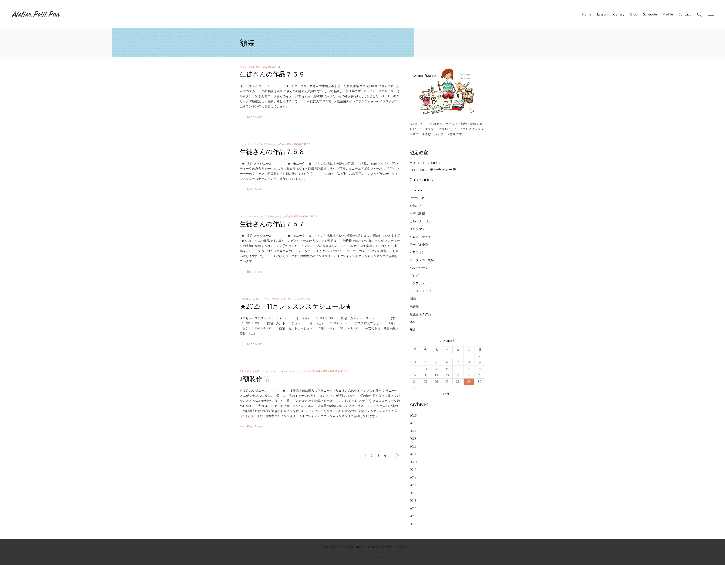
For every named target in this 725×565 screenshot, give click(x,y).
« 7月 (445, 394)
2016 (413, 493)
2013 (413, 516)
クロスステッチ (248, 144)
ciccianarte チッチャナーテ (433, 169)
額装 (258, 66)
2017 (413, 485)
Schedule (245, 299)
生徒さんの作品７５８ (272, 151)
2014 (413, 508)
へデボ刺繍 (417, 213)
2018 (413, 477)
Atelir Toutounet (425, 162)
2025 (413, 423)
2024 (413, 431)
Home (323, 547)
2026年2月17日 (271, 66)
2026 (413, 415)
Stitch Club (246, 371)
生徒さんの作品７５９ (272, 74)
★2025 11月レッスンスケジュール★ (296, 306)
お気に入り (261, 371)
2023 (413, 439)
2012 (413, 524)
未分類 (414, 306)
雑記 (413, 322)
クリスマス (417, 229)
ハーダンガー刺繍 (422, 260)
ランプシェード (420, 283)
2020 (413, 462)
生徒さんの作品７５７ (272, 223)
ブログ (243, 66)
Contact (400, 547)
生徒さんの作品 (276, 144)
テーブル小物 (419, 244)
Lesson (336, 547)
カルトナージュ (261, 299)
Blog (360, 547)
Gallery (349, 547)
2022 (413, 446)
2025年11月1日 (303, 299)
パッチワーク (419, 268)
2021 (413, 454)
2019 (413, 469)
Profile (387, 547)
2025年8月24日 (339, 371)
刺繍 (251, 66)
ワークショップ (420, 291)
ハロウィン (417, 252)
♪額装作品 (254, 378)
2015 (413, 500)
